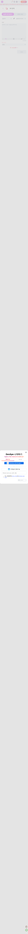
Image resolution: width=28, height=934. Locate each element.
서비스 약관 (14, 476)
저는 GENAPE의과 (15, 476)
